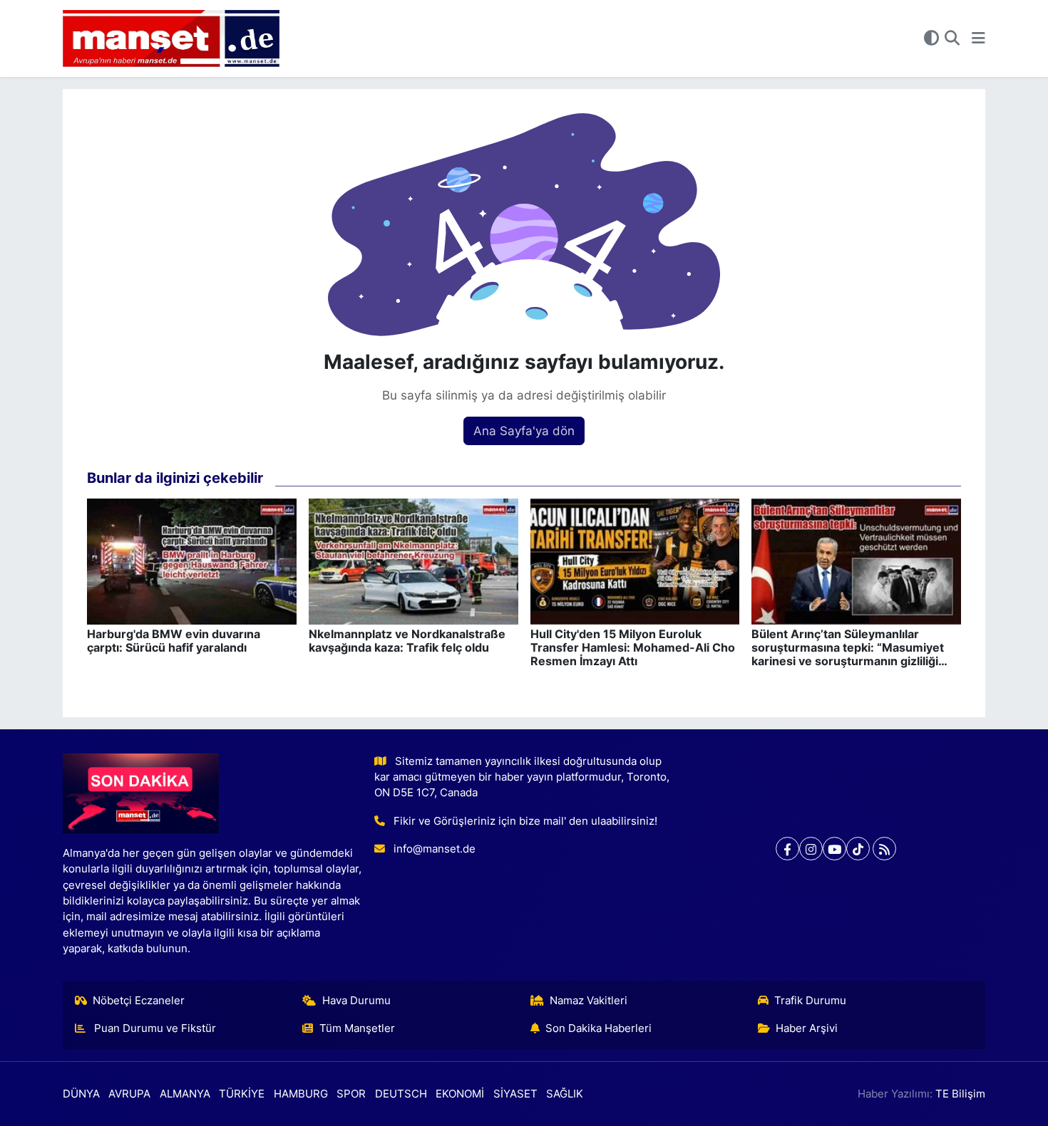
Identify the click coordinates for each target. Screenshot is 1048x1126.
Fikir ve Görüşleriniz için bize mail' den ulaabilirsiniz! (525, 821)
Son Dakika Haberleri (598, 1028)
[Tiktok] (858, 848)
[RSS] (884, 848)
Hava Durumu (356, 1000)
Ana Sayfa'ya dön (524, 431)
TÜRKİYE (241, 1094)
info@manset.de (435, 849)
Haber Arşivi (807, 1028)
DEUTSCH (401, 1094)
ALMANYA (185, 1094)
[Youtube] (834, 848)
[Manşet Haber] (171, 38)
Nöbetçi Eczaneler (139, 1000)
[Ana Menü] (978, 38)
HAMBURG (301, 1094)
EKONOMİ (460, 1094)
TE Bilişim (960, 1094)
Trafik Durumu (810, 1000)
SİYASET (515, 1094)
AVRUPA (129, 1094)
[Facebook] (787, 848)
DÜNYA (81, 1094)
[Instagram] (811, 848)
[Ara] (952, 38)
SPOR (351, 1094)
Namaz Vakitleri (588, 1000)
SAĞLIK (564, 1094)
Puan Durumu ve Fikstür (153, 1028)
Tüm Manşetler (357, 1028)
